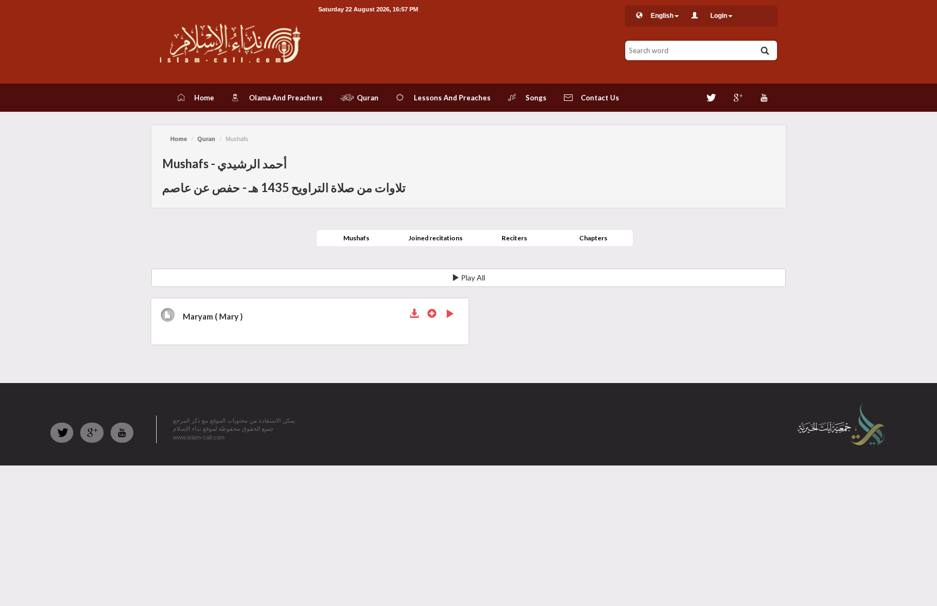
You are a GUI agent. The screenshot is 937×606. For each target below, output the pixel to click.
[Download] (414, 314)
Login (718, 16)
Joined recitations (435, 238)
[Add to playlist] (432, 314)
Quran (206, 139)
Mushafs (356, 238)
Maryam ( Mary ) (213, 316)
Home (178, 139)
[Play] (450, 314)
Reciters (514, 238)
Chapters (593, 238)
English (662, 16)
